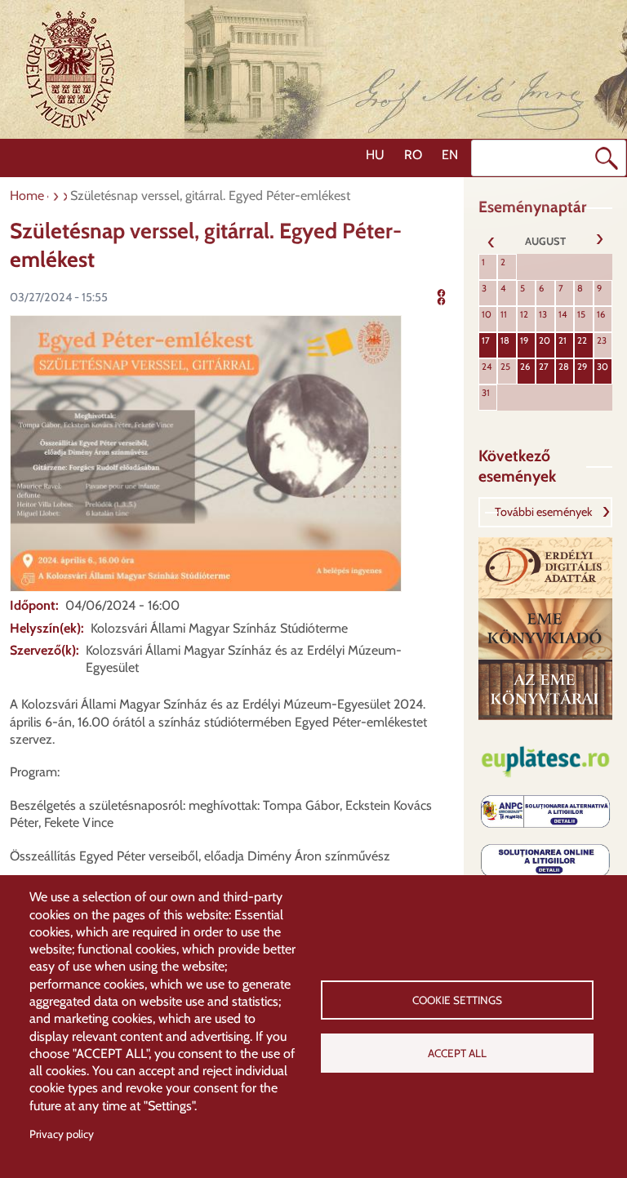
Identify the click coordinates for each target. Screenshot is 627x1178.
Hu (375, 154)
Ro (413, 154)
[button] (206, 452)
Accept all (457, 1053)
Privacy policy (61, 1133)
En (450, 154)
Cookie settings (457, 1000)
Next (599, 241)
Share (452, 295)
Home (27, 195)
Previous (491, 241)
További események (543, 512)
